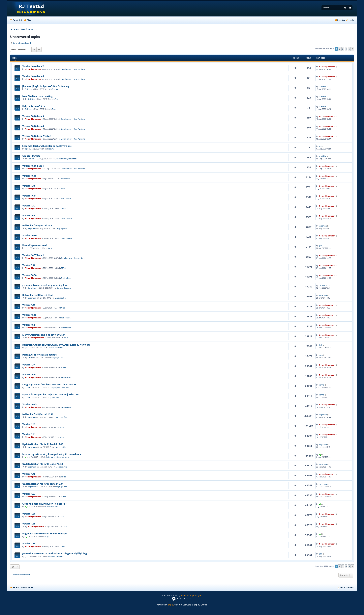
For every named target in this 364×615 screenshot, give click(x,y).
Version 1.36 (28, 513)
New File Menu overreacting (37, 96)
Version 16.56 (29, 275)
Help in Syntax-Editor (33, 106)
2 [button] (339, 48)
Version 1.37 (28, 493)
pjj (26, 457)
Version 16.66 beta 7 (33, 66)
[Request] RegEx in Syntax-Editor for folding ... (46, 86)
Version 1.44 (28, 364)
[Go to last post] (337, 66)
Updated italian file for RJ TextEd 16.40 (42, 444)
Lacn (30, 357)
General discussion (64, 288)
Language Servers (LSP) (59, 387)
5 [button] (349, 48)
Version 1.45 (28, 305)
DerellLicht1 (32, 288)
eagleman (32, 228)
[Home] (28, 8)
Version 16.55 (29, 314)
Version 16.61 (29, 215)
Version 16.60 (29, 235)
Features (55, 89)
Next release (65, 178)
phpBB (171, 604)
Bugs (57, 99)
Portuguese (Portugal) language (39, 354)
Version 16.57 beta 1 (33, 255)
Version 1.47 (28, 205)
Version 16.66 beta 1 (33, 165)
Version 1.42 (28, 424)
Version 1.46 (28, 265)
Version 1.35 (28, 523)
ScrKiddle (28, 89)
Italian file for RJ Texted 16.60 (37, 225)
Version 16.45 (29, 404)
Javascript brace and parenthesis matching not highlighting (54, 553)
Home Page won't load (34, 245)
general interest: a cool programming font (45, 285)
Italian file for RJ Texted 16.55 (37, 295)
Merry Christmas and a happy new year (43, 334)
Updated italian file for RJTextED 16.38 (42, 464)
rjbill (26, 248)
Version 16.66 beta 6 (33, 76)
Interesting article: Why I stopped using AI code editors (51, 454)
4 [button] (346, 48)
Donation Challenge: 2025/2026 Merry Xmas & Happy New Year (56, 344)
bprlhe (27, 387)
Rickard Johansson (33, 69)
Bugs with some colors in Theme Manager (44, 533)
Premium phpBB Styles (191, 595)
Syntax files (54, 397)
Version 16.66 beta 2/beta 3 (36, 136)
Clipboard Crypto (31, 155)
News (66, 337)
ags (26, 148)
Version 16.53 (29, 374)
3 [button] (342, 48)
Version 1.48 (28, 185)
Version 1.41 (28, 434)
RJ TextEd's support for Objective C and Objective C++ (50, 394)
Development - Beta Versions (73, 69)
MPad (62, 188)
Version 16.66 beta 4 (33, 126)
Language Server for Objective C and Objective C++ (49, 384)
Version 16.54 (29, 324)
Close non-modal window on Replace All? (44, 503)
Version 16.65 (29, 175)
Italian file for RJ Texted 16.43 (37, 414)
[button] (352, 49)
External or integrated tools (66, 158)
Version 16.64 (29, 195)
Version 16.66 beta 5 (33, 116)
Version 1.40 (28, 473)
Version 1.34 (28, 543)
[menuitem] (27, 20)
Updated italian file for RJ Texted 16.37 (42, 483)
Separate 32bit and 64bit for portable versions (47, 145)
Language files (61, 228)
